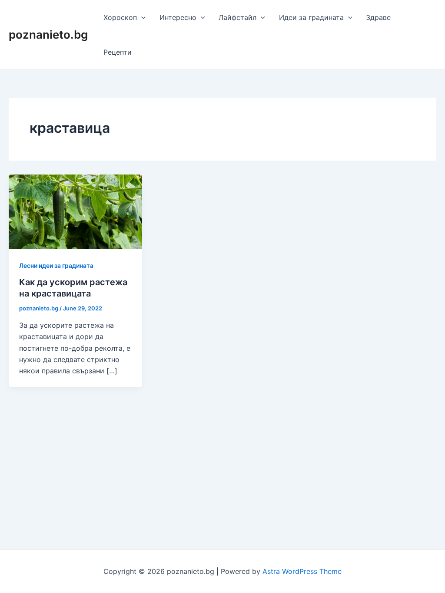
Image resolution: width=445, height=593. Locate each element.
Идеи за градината (311, 17)
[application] (141, 17)
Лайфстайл (237, 17)
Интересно (177, 17)
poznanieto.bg (48, 34)
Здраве (378, 17)
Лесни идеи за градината (56, 265)
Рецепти (117, 52)
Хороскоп (120, 17)
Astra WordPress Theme (302, 571)
